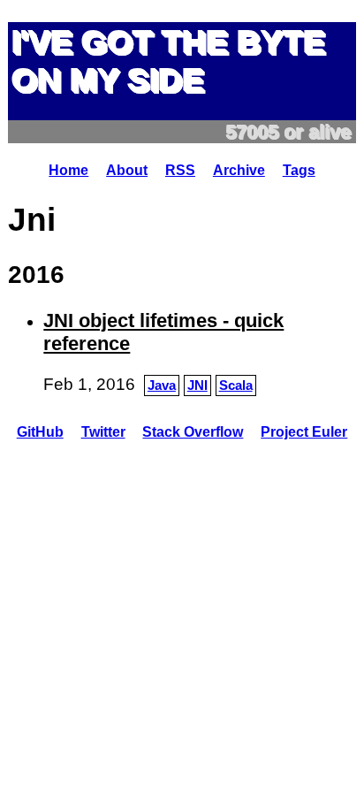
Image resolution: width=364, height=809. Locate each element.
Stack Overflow (192, 431)
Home (68, 170)
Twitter (103, 431)
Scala (236, 385)
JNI (197, 385)
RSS (180, 170)
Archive (239, 170)
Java (162, 385)
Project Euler (304, 431)
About (127, 170)
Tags (299, 170)
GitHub (40, 431)
